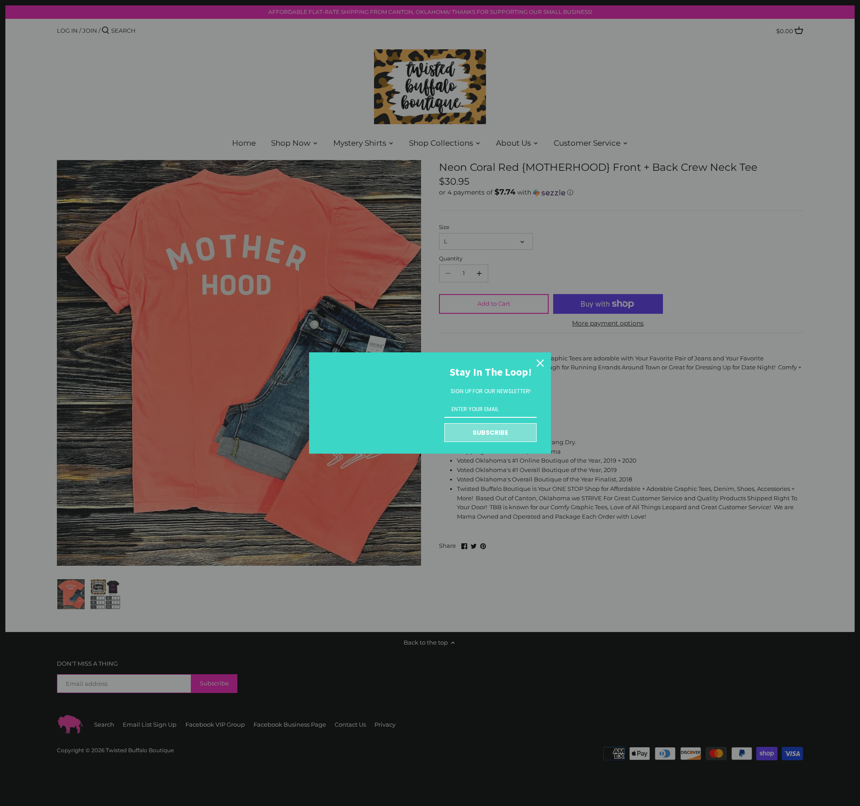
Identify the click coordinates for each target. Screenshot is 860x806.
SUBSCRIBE (490, 432)
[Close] (540, 363)
